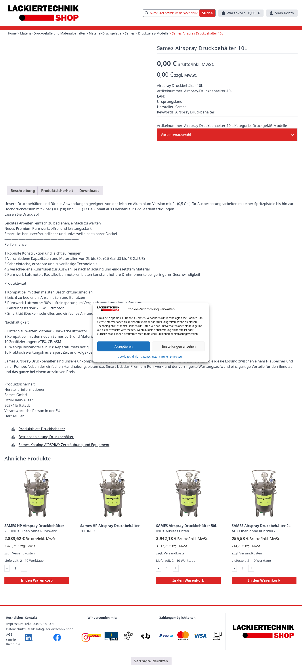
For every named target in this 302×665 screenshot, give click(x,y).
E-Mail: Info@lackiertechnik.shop (49, 629)
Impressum (177, 356)
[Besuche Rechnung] (217, 636)
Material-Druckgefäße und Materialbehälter (52, 33)
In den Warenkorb (37, 580)
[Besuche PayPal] (166, 636)
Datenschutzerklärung (154, 356)
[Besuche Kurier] (128, 636)
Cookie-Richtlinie (128, 356)
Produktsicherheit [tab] (57, 190)
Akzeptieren (124, 346)
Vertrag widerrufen (151, 661)
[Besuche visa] (200, 636)
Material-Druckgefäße (105, 33)
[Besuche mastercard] (183, 636)
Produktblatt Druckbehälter (42, 428)
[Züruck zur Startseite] (43, 13)
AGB (9, 634)
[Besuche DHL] (94, 636)
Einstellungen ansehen (178, 346)
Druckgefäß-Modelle (153, 33)
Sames (130, 33)
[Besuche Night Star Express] (111, 636)
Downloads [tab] (89, 190)
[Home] (263, 631)
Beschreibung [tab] (23, 190)
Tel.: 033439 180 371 (40, 624)
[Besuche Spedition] (145, 636)
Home (12, 33)
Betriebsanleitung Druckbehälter (46, 436)
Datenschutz (15, 629)
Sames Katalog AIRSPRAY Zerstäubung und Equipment (64, 444)
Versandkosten (23, 553)
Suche (207, 13)
